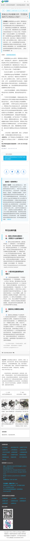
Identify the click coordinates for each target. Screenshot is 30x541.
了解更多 (9, 219)
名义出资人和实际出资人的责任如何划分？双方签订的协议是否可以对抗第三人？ (21, 411)
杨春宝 (8, 10)
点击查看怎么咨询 (9, 487)
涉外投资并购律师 (10, 5)
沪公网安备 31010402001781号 (15, 537)
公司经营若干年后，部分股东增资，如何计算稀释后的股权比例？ (8, 411)
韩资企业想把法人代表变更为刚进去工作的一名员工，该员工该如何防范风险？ (21, 425)
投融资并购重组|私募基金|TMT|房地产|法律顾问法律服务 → (15, 157)
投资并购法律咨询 (21, 5)
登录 (14, 434)
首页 (3, 5)
